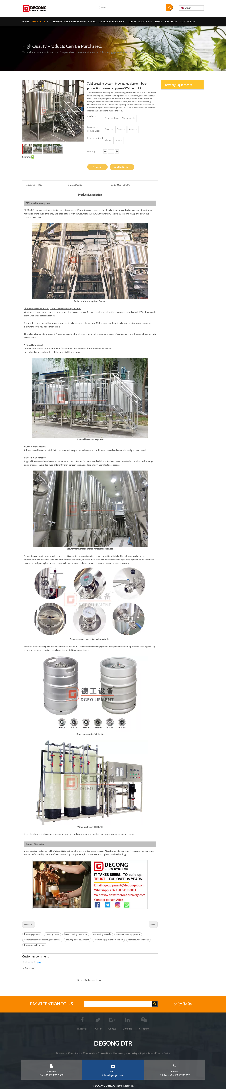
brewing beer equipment (77, 939)
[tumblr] (185, 1003)
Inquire (99, 167)
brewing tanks (52, 934)
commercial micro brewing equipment (42, 939)
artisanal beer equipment (128, 934)
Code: (114, 185)
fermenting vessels (102, 934)
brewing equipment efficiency (109, 939)
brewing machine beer (34, 945)
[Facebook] (190, 1003)
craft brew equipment (138, 939)
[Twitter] (174, 1003)
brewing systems (32, 934)
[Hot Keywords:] (169, 7)
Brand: (71, 185)
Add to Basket (121, 167)
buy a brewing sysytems (75, 934)
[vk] (180, 1003)
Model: (28, 185)
